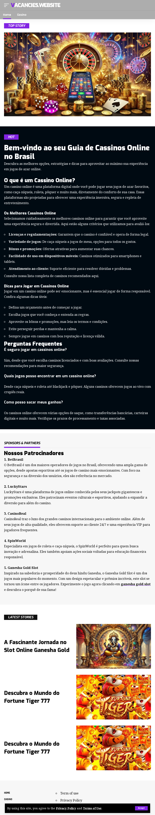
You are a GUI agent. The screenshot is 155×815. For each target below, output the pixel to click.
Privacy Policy (66, 808)
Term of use (69, 793)
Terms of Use (92, 808)
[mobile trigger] (7, 5)
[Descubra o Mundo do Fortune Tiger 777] (113, 697)
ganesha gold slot (136, 584)
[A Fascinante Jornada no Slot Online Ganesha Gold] (113, 646)
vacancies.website (35, 5)
